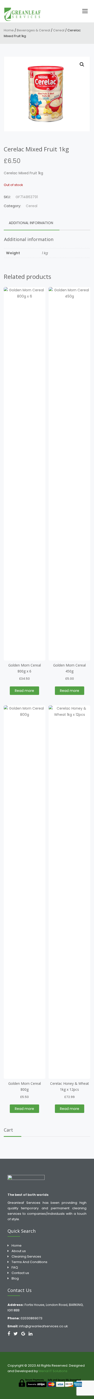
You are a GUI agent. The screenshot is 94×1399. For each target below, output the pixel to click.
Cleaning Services (26, 1256)
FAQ (15, 1267)
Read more (24, 690)
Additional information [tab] (31, 222)
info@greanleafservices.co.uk (43, 1326)
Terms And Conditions (29, 1262)
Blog (15, 1278)
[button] (81, 64)
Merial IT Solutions (53, 1371)
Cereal (58, 30)
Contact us (20, 1273)
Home (9, 30)
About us (19, 1251)
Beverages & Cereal (33, 30)
